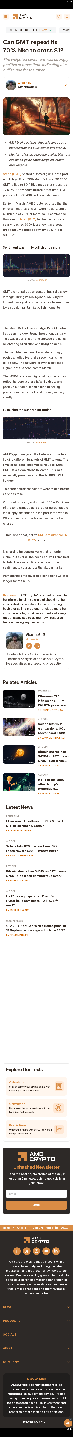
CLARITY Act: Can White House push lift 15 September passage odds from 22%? (36, 928)
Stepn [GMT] (12, 174)
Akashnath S (27, 87)
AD (68, 1)
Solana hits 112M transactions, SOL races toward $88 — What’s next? (53, 728)
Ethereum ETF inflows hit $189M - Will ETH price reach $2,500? (53, 701)
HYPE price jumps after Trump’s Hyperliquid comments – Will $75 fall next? (33, 900)
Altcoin (43, 719)
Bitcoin (43, 746)
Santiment (41, 279)
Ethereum (44, 691)
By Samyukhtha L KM (51, 737)
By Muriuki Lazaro (49, 765)
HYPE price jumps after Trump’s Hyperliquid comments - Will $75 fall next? (53, 784)
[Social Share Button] (68, 1423)
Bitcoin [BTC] (26, 219)
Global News (14, 920)
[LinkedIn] (37, 646)
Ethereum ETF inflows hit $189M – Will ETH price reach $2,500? (34, 823)
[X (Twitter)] (29, 646)
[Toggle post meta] (66, 85)
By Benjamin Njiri (17, 935)
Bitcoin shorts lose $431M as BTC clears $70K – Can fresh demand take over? (53, 756)
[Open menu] (6, 17)
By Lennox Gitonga (50, 710)
